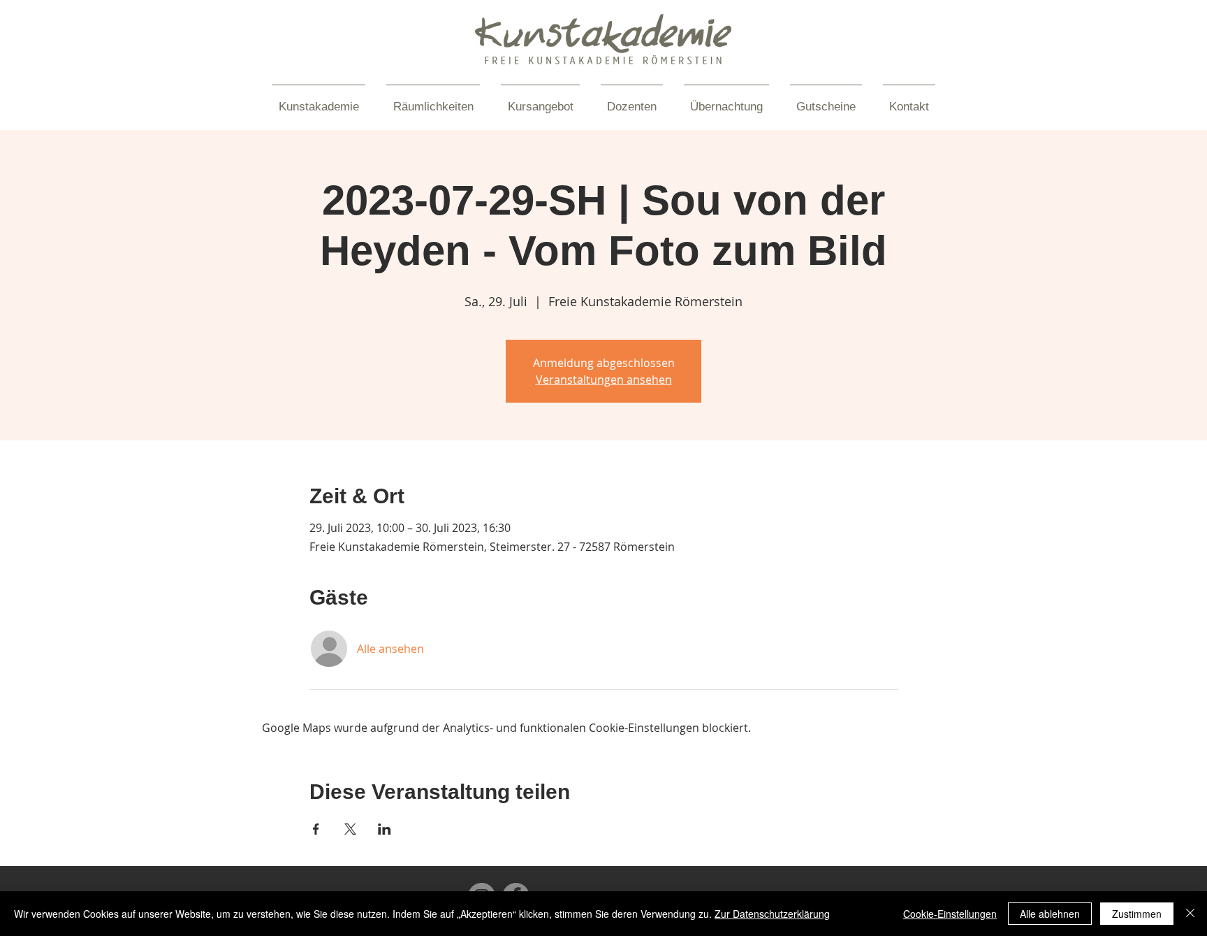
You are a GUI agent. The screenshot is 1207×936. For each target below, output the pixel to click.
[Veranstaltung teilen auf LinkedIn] (384, 829)
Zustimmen (1137, 914)
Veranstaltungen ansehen (604, 379)
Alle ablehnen (1050, 914)
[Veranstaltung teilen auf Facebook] (316, 829)
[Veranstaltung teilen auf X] (350, 829)
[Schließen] (1190, 913)
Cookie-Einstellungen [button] (950, 914)
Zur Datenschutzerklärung (772, 914)
